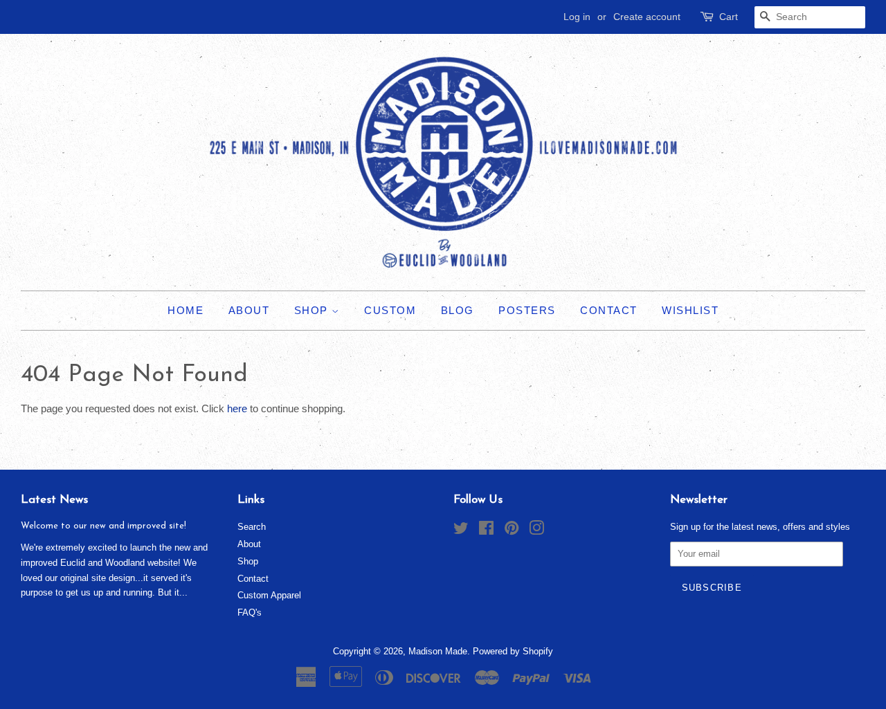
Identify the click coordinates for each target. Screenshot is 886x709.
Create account (646, 16)
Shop (313, 310)
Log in (576, 16)
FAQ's (249, 612)
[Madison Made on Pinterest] (511, 531)
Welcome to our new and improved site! (103, 526)
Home (186, 310)
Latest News (54, 500)
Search (251, 527)
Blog (457, 310)
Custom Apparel (269, 595)
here (237, 408)
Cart (728, 16)
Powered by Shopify (513, 651)
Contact (609, 310)
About (249, 310)
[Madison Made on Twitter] (461, 531)
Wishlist (690, 310)
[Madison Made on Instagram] (536, 531)
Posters (527, 310)
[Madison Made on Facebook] (486, 531)
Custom (390, 310)
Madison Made (437, 651)
